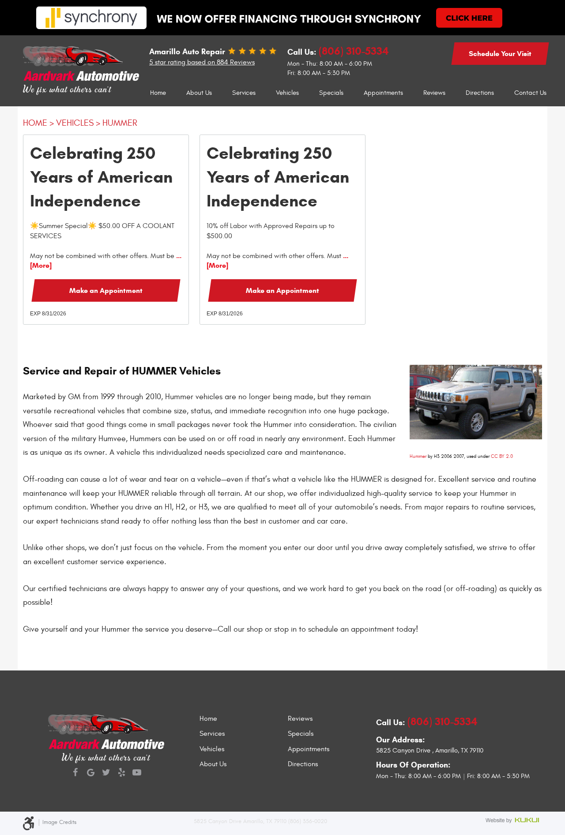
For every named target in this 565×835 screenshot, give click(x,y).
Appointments (383, 93)
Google (90, 773)
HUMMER (119, 123)
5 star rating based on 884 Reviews (202, 62)
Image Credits (59, 822)
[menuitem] (158, 93)
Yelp (121, 773)
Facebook (75, 773)
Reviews (434, 93)
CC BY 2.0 (502, 456)
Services (244, 93)
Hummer (418, 456)
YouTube (137, 773)
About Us (199, 93)
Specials (331, 93)
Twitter (106, 773)
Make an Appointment (106, 290)
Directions (480, 93)
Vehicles (287, 93)
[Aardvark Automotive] (81, 63)
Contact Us (530, 93)
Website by (514, 821)
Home (158, 93)
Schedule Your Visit (500, 53)
